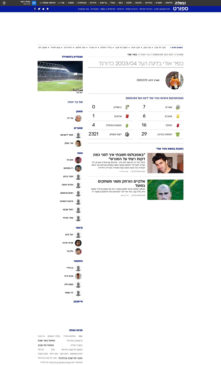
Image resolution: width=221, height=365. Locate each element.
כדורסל (120, 9)
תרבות (138, 3)
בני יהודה (145, 55)
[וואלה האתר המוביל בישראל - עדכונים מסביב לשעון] (180, 3)
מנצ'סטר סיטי (76, 362)
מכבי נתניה (43, 354)
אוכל (112, 3)
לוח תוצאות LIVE (162, 9)
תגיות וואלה (76, 330)
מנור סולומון (80, 48)
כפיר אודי (132, 55)
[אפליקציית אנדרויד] (47, 9)
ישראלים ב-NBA (107, 9)
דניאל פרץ (68, 48)
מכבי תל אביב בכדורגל (70, 358)
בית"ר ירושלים (106, 48)
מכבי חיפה (135, 48)
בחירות (148, 3)
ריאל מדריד (44, 362)
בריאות (103, 3)
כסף (121, 3)
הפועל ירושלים (76, 345)
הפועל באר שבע (46, 341)
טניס (53, 350)
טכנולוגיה (81, 3)
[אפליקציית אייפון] (43, 9)
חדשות (169, 3)
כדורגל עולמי (131, 9)
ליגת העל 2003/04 (163, 55)
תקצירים (94, 9)
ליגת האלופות (76, 354)
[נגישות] (4, 3)
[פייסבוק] (35, 9)
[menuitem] (167, 3)
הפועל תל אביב (121, 48)
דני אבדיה (93, 48)
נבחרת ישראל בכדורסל (60, 363)
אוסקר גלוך (42, 48)
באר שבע (147, 48)
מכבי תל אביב (160, 48)
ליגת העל (64, 354)
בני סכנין (41, 336)
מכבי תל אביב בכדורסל (47, 358)
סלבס (129, 3)
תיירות (93, 3)
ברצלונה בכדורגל (74, 341)
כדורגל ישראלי (145, 9)
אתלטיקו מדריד (69, 336)
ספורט (159, 3)
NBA (80, 336)
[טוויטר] (39, 9)
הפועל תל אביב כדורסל (71, 350)
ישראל (79, 92)
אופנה (71, 3)
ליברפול (41, 350)
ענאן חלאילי (55, 48)
